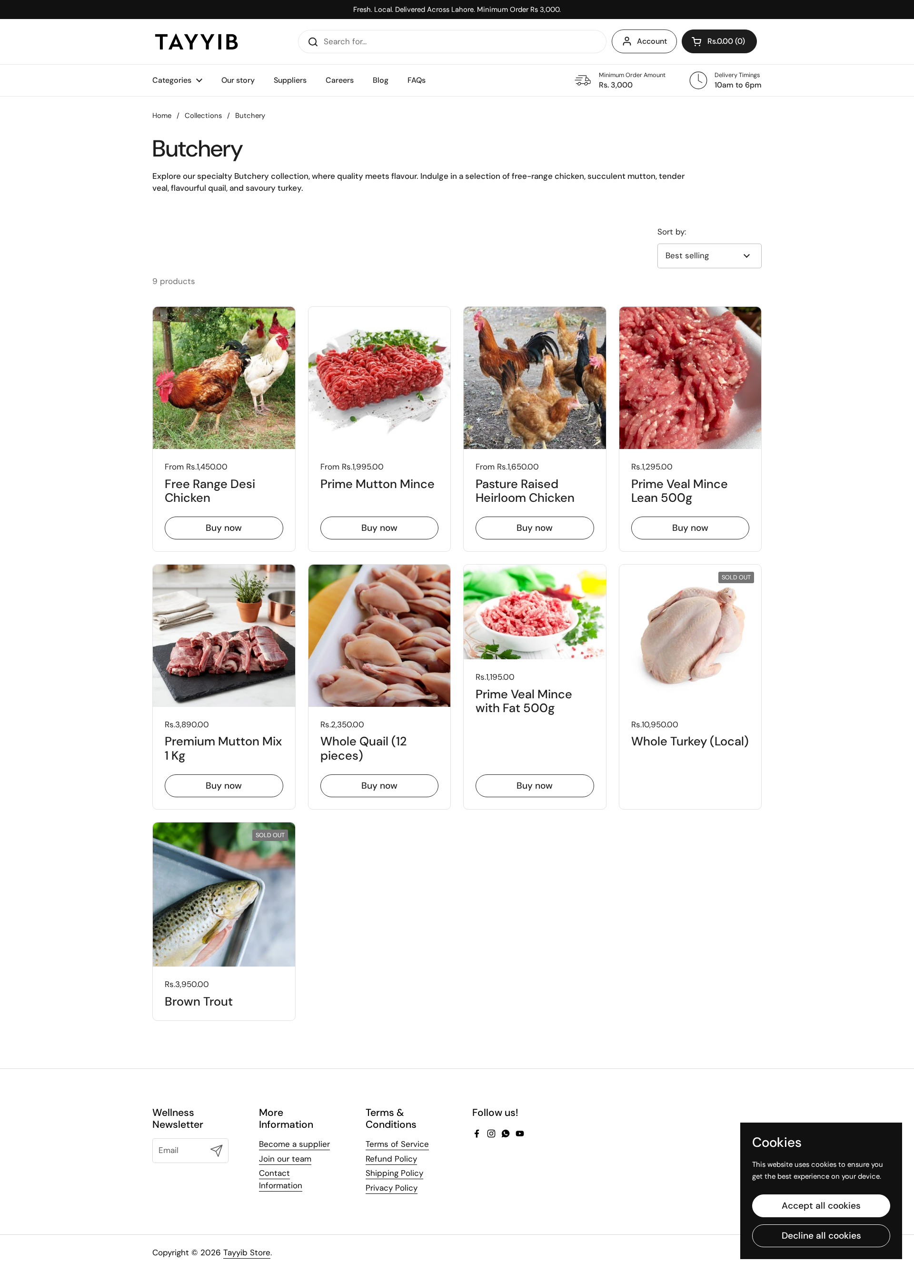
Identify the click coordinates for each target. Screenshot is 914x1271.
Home (161, 115)
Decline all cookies (821, 1236)
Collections (203, 115)
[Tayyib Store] (196, 42)
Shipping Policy (394, 1173)
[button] (719, 41)
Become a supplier (294, 1144)
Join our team (285, 1159)
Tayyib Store (246, 1252)
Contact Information (280, 1179)
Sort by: (671, 231)
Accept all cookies (821, 1206)
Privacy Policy (391, 1188)
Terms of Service (397, 1144)
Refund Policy (391, 1159)
